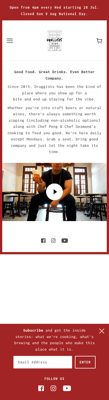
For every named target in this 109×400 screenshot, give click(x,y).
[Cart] (99, 40)
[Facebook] (41, 387)
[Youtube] (67, 387)
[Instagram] (53, 387)
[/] (54, 40)
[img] (43, 240)
